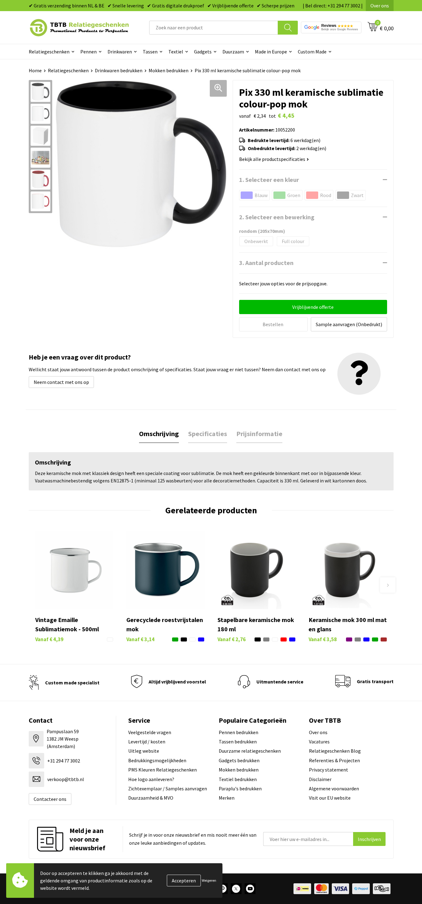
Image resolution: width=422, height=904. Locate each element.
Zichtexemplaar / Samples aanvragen (167, 788)
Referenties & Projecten (334, 760)
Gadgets (203, 51)
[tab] (159, 434)
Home (35, 70)
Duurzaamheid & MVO (150, 798)
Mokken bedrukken (168, 70)
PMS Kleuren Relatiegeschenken (162, 770)
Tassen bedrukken (238, 741)
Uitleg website (143, 751)
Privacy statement (328, 770)
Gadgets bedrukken (239, 760)
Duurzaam (233, 51)
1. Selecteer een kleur (269, 179)
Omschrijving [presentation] (159, 433)
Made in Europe (271, 51)
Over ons (379, 5)
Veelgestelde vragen (149, 732)
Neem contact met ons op (61, 382)
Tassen (150, 51)
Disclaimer (320, 779)
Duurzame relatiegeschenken (250, 751)
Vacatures (319, 741)
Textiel (175, 51)
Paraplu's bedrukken (240, 788)
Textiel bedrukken (238, 779)
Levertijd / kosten (146, 741)
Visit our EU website (330, 798)
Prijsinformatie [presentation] (259, 433)
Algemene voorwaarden (334, 788)
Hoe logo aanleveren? (151, 779)
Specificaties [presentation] (207, 433)
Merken (226, 798)
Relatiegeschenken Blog (335, 751)
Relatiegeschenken (49, 51)
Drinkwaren (120, 51)
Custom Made (312, 51)
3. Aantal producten (266, 263)
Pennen (88, 51)
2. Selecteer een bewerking (276, 217)
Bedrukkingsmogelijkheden (157, 760)
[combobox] (213, 28)
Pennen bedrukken (238, 732)
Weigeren (209, 880)
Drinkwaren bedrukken (118, 70)
